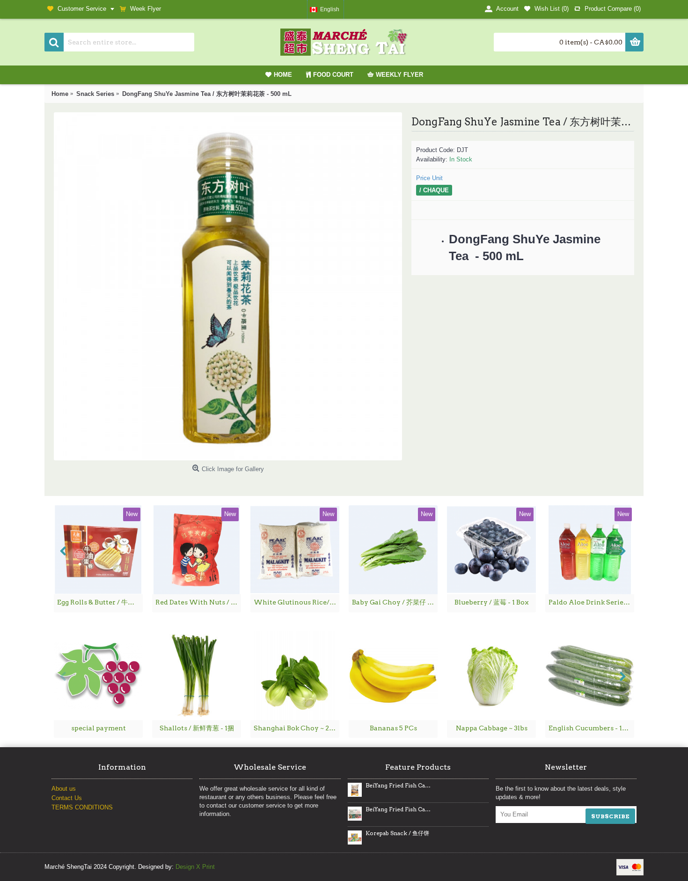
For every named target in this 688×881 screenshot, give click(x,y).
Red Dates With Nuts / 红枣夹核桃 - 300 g (198, 602)
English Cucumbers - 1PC (590, 728)
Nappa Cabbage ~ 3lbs (491, 728)
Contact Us (66, 797)
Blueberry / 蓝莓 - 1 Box (491, 602)
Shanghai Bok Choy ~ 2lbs (296, 728)
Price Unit (429, 178)
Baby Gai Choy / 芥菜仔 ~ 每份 (395, 602)
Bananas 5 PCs (393, 728)
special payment (98, 728)
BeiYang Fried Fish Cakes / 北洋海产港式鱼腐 (399, 785)
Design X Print (195, 866)
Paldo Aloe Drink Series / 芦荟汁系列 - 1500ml (591, 602)
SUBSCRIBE (610, 816)
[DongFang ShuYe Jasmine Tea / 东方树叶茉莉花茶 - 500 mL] (228, 286)
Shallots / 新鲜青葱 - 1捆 (197, 728)
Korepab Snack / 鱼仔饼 (397, 833)
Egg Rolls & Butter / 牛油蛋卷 (100, 602)
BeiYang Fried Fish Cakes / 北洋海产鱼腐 (399, 809)
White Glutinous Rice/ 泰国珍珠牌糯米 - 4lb (296, 602)
